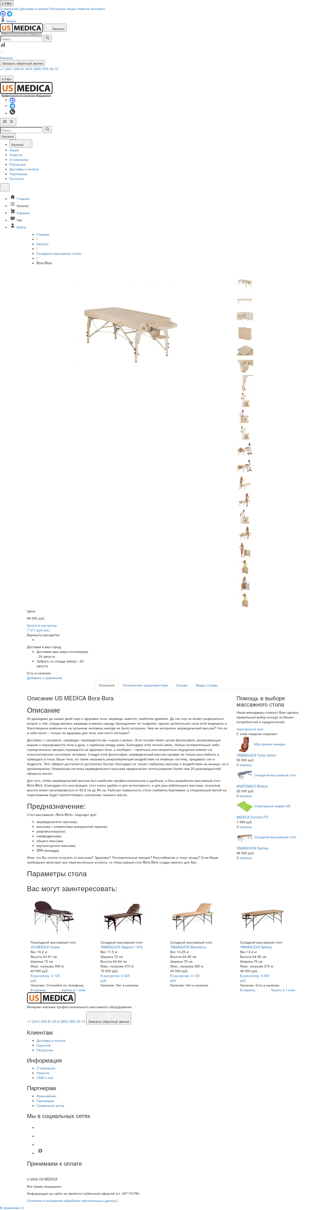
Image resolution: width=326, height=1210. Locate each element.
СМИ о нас (45, 1077)
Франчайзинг (47, 1095)
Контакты (98, 8)
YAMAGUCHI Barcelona (188, 947)
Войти (11, 21)
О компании (9, 8)
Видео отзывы (207, 685)
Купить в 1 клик (73, 989)
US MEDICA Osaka (45, 947)
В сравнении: (12, 1207)
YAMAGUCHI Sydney (256, 947)
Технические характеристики (145, 685)
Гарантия (44, 1045)
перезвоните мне (250, 729)
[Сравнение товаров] (3, 46)
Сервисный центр (50, 1105)
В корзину (244, 764)
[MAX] (3, 13)
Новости (83, 8)
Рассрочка (58, 8)
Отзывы (182, 685)
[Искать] (47, 38)
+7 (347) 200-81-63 (15, 68)
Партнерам (45, 1100)
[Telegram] (9, 13)
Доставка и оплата (34, 8)
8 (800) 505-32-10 (44, 68)
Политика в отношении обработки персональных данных (71, 1200)
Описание (107, 685)
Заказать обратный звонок (22, 63)
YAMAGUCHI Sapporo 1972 (121, 947)
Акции (71, 8)
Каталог (58, 28)
